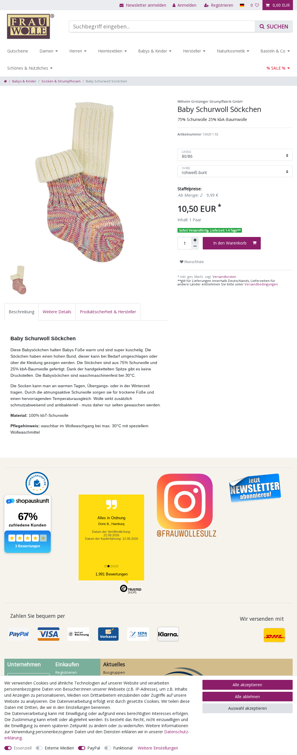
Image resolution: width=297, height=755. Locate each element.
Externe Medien (59, 748)
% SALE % (276, 68)
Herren (75, 51)
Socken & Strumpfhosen (61, 81)
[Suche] (273, 26)
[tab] (21, 311)
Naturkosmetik (231, 51)
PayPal (93, 748)
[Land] (241, 5)
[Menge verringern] (194, 246)
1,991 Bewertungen (111, 574)
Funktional (123, 748)
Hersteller (192, 51)
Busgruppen (114, 672)
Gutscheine (17, 51)
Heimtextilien (110, 51)
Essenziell (23, 748)
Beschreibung (21, 311)
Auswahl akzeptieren (247, 708)
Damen (46, 51)
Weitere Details (57, 311)
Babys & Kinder (152, 51)
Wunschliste (193, 261)
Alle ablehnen (247, 696)
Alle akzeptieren (247, 684)
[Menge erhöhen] (194, 240)
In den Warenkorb (230, 243)
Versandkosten (224, 276)
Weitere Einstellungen (158, 748)
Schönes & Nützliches (27, 68)
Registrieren (66, 672)
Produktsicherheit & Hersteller (108, 311)
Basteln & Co (272, 51)
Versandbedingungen (261, 284)
